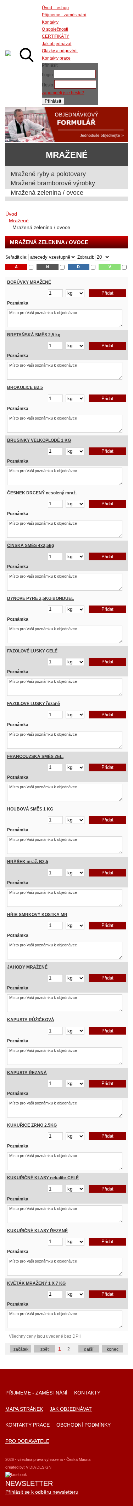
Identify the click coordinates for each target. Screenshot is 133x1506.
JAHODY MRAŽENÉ (27, 967)
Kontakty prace (27, 1425)
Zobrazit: (85, 257)
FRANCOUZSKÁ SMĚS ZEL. (35, 756)
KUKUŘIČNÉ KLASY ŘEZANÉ (37, 1230)
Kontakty (87, 1393)
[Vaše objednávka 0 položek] (115, 55)
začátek (20, 1349)
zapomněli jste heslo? (63, 92)
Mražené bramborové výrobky (53, 183)
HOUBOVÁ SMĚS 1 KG (30, 809)
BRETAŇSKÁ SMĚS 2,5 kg (33, 334)
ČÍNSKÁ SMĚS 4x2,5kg (30, 545)
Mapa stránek (24, 1409)
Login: (48, 74)
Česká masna (8, 53)
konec (112, 1349)
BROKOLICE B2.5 (25, 387)
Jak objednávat (71, 1409)
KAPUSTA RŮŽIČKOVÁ (30, 1019)
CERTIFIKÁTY (55, 36)
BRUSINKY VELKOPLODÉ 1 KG (39, 440)
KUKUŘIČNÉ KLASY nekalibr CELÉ (43, 1177)
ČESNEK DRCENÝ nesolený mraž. (42, 492)
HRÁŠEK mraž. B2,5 (27, 861)
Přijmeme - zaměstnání (36, 1393)
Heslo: (48, 85)
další (88, 1349)
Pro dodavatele (27, 1441)
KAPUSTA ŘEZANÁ (27, 1072)
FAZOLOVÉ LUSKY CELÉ (32, 651)
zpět (44, 1349)
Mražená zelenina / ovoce (47, 192)
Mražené (19, 220)
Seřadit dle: (16, 257)
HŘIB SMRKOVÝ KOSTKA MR (37, 914)
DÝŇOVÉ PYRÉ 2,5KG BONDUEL (40, 598)
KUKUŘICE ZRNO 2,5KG (32, 1125)
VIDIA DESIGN (38, 1467)
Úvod (11, 214)
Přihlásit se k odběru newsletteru (41, 1492)
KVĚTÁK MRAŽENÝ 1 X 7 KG (36, 1283)
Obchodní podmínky (83, 1425)
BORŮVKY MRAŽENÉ (29, 282)
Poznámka (17, 303)
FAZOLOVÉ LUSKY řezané (33, 703)
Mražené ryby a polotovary (48, 173)
